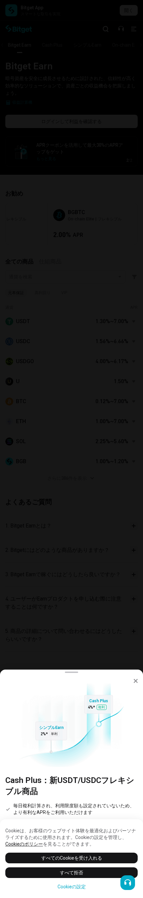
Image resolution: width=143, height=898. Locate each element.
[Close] (135, 681)
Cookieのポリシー (24, 844)
